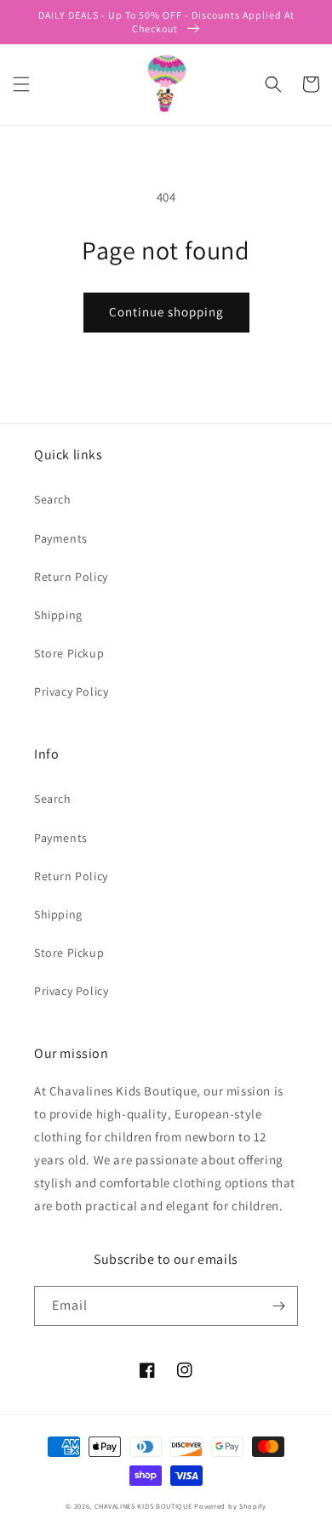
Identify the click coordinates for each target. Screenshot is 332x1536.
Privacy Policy (71, 691)
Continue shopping (166, 312)
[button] (21, 84)
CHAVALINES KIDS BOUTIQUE (143, 1505)
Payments (61, 538)
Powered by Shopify (230, 1505)
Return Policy (71, 576)
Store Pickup (69, 653)
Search (53, 499)
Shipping (58, 615)
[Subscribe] (278, 1306)
